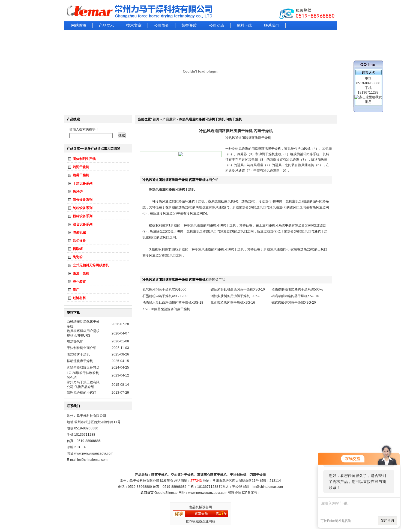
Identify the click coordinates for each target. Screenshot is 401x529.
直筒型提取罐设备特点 (83, 367)
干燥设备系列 (82, 183)
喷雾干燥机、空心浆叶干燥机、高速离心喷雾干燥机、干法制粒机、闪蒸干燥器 (208, 475)
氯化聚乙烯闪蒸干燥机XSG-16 (233, 302)
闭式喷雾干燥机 (78, 354)
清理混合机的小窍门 (81, 392)
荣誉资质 (189, 25)
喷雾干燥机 (81, 175)
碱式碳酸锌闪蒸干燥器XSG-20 (293, 302)
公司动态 (216, 25)
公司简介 (161, 25)
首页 (156, 119)
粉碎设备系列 (82, 216)
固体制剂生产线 (84, 159)
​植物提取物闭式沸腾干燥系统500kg (297, 289)
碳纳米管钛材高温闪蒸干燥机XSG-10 (238, 289)
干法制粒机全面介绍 (81, 348)
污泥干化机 (81, 167)
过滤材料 (79, 298)
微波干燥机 (81, 273)
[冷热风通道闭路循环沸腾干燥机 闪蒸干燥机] (180, 155)
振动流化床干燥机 (80, 361)
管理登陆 (234, 493)
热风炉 (78, 191)
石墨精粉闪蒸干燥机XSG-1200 (164, 296)
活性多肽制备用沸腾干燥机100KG (235, 296)
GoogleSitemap (166, 493)
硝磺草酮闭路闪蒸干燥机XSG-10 (295, 296)
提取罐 (78, 249)
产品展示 (106, 25)
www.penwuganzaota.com (93, 453)
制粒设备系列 (82, 208)
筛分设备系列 (82, 200)
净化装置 (79, 281)
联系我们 (271, 25)
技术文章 (134, 25)
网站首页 (78, 25)
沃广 (76, 290)
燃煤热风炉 (75, 341)
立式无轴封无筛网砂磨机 (91, 265)
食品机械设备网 (200, 507)
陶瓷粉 (78, 257)
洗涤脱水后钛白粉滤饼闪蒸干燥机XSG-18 (172, 302)
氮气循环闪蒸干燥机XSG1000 (164, 289)
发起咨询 (387, 520)
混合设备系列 (82, 224)
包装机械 (79, 232)
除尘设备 (79, 241)
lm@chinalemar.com (268, 487)
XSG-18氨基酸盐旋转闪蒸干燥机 (166, 309)
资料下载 (244, 25)
